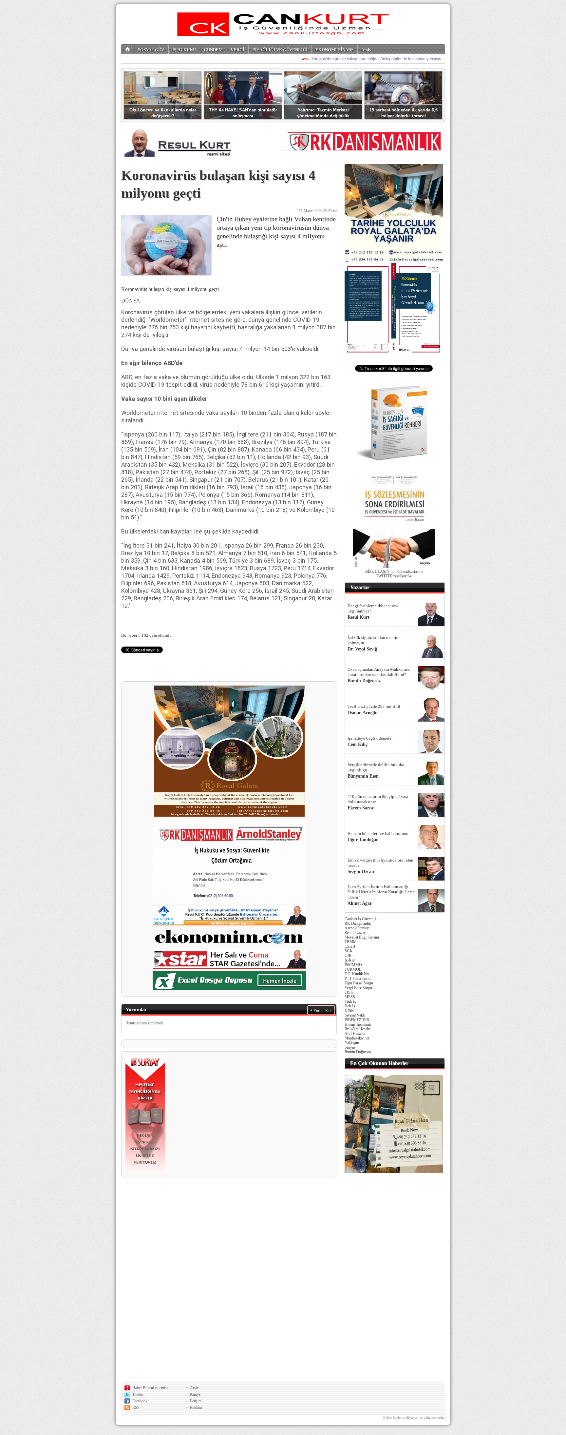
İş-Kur (350, 960)
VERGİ (237, 49)
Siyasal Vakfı (355, 1015)
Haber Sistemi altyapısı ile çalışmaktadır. (414, 1417)
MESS (350, 997)
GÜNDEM (213, 49)
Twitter (137, 1394)
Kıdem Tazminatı (358, 1024)
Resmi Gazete (355, 932)
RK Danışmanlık (358, 923)
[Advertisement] (394, 1276)
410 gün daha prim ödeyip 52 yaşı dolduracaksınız (378, 799)
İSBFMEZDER (357, 1020)
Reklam (196, 1407)
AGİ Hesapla (355, 1033)
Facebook (139, 1401)
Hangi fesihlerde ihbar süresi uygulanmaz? (373, 608)
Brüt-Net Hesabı (357, 1029)
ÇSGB (350, 946)
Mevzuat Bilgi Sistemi (362, 937)
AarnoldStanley (357, 928)
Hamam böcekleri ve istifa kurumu (378, 833)
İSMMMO (353, 964)
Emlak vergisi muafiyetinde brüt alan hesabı (380, 863)
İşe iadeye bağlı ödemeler (370, 738)
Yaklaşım (352, 1042)
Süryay (350, 1047)
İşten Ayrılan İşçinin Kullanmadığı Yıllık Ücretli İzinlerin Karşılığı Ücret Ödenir (381, 892)
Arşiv (366, 49)
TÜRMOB (353, 969)
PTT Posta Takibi (358, 978)
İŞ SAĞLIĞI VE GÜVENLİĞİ (280, 49)
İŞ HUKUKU (184, 49)
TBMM (351, 942)
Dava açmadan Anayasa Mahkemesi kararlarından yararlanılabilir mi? (379, 672)
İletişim (195, 1401)
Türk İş (350, 1001)
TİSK (349, 992)
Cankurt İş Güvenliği (361, 919)
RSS (136, 1407)
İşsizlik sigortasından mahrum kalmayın (374, 640)
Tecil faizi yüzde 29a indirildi (374, 706)
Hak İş (350, 1006)
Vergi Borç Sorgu (358, 987)
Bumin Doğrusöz (358, 1052)
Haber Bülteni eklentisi (150, 1388)
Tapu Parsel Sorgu (359, 983)
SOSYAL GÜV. (151, 49)
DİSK (349, 1010)
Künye (195, 1394)
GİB (348, 955)
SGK (349, 951)
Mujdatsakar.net (357, 1038)
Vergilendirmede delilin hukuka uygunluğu (376, 767)
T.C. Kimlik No (357, 974)
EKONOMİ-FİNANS (334, 49)
